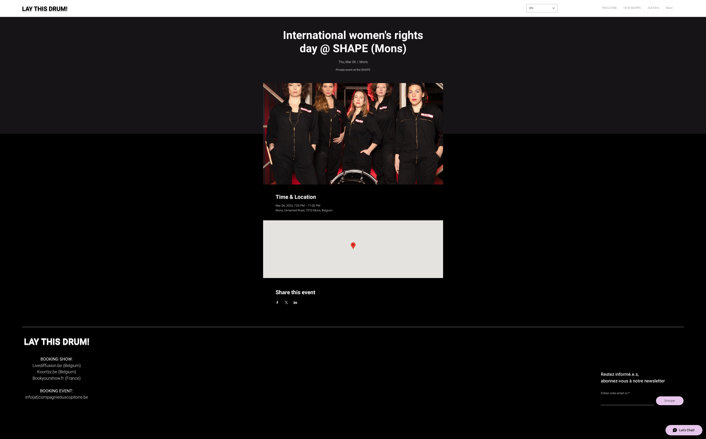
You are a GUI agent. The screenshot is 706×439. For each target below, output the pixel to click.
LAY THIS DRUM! (44, 8)
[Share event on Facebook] (277, 302)
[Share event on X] (286, 302)
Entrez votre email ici (614, 393)
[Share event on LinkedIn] (295, 302)
